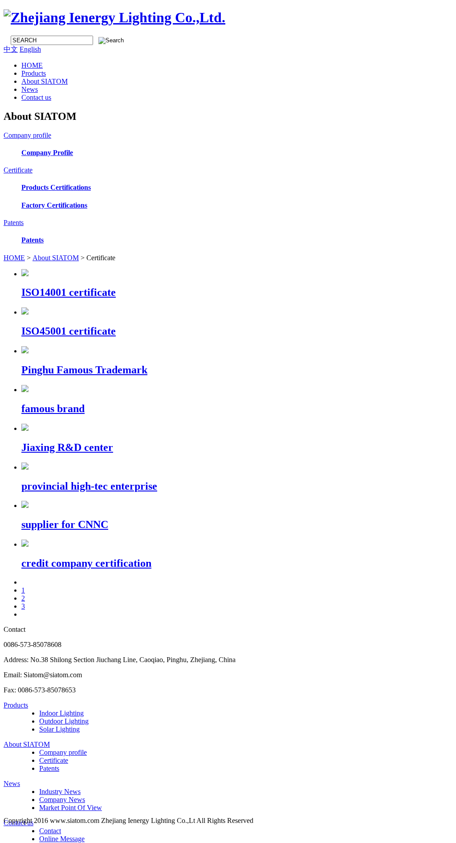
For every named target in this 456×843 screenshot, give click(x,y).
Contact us (36, 97)
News (29, 89)
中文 (11, 49)
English (30, 49)
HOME (32, 65)
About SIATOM (44, 81)
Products (33, 73)
